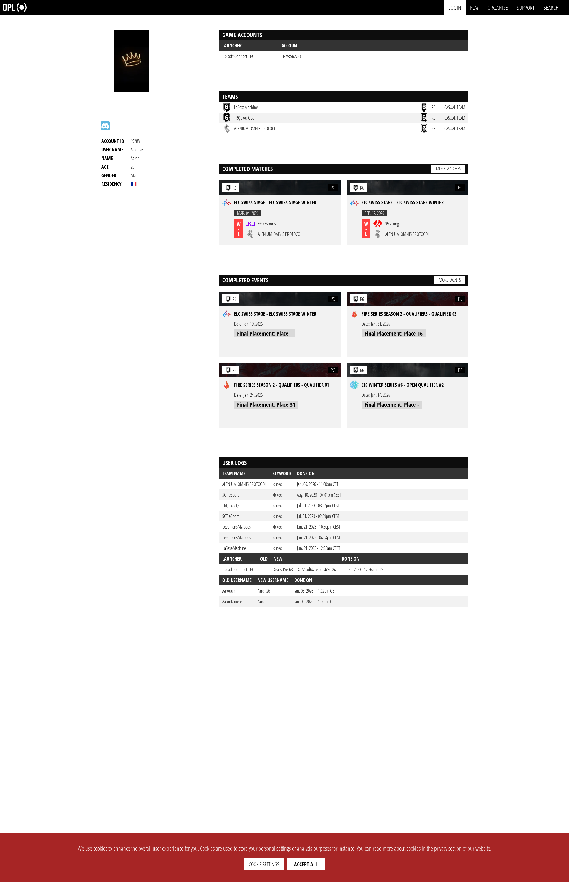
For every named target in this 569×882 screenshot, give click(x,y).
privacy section (448, 848)
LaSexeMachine (234, 548)
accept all (305, 864)
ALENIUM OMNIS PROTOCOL (244, 484)
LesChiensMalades (236, 527)
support (526, 7)
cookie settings (264, 864)
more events (450, 280)
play (474, 7)
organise (498, 7)
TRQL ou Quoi (233, 505)
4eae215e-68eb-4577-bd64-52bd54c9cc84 (305, 569)
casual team (454, 107)
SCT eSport (230, 495)
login (454, 7)
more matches (448, 168)
